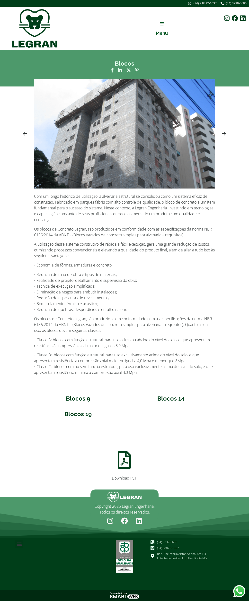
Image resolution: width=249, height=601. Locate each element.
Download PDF (124, 478)
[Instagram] (227, 18)
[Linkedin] (243, 18)
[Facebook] (235, 18)
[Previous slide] (24, 133)
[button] (124, 133)
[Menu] (162, 24)
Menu (162, 33)
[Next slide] (224, 133)
